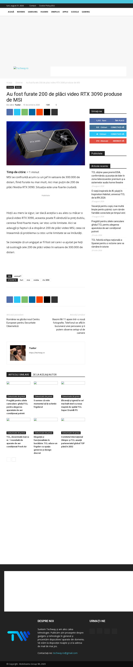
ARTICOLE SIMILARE (18, 374)
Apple (65, 12)
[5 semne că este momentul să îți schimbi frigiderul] (46, 389)
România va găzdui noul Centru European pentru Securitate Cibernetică (23, 323)
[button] (123, 11)
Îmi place (119, 120)
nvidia (36, 280)
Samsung (33, 12)
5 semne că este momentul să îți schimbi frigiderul (45, 403)
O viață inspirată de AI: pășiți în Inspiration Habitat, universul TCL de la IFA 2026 (108, 194)
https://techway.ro (37, 353)
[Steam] (43, 359)
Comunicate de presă (16, 396)
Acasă (11, 12)
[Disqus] (45, 513)
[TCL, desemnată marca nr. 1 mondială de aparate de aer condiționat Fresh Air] (18, 426)
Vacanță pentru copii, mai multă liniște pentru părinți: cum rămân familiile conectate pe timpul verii (108, 209)
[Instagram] (113, 5)
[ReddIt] (39, 112)
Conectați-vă (117, 127)
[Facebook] (108, 5)
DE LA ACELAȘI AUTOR (45, 374)
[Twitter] (118, 5)
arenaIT (17, 276)
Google (75, 12)
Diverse (19, 82)
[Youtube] (124, 5)
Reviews (21, 12)
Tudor (18, 105)
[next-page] (14, 460)
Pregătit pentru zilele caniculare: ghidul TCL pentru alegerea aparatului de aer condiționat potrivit (17, 407)
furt (21, 280)
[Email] (47, 112)
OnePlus (55, 12)
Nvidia (18, 87)
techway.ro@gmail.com (65, 653)
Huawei (44, 12)
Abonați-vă (118, 141)
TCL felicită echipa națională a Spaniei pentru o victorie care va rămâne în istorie (107, 243)
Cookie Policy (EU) (46, 5)
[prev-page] (8, 460)
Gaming (86, 12)
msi (28, 280)
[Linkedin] (32, 112)
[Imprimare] (54, 112)
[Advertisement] (66, 40)
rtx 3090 (45, 280)
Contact (32, 5)
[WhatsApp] (24, 112)
